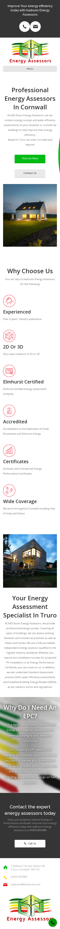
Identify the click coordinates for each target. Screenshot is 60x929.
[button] (30, 158)
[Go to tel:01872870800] (24, 26)
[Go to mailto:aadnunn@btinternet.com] (35, 26)
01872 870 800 (19, 876)
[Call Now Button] (52, 922)
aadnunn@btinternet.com (25, 884)
